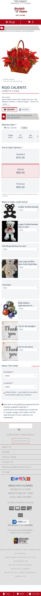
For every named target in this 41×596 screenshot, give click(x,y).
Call (7, 593)
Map (21, 593)
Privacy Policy (10, 572)
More (5, 104)
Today (24, 128)
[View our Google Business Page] (16, 480)
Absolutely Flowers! (20, 532)
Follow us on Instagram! (20, 530)
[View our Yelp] (28, 480)
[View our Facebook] (12, 480)
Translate (27, 3)
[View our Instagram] (20, 480)
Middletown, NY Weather (16, 557)
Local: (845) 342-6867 (21, 497)
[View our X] (24, 480)
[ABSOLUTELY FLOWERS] (20, 16)
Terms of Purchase (27, 572)
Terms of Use (20, 576)
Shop (12, 22)
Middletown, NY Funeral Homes (14, 550)
